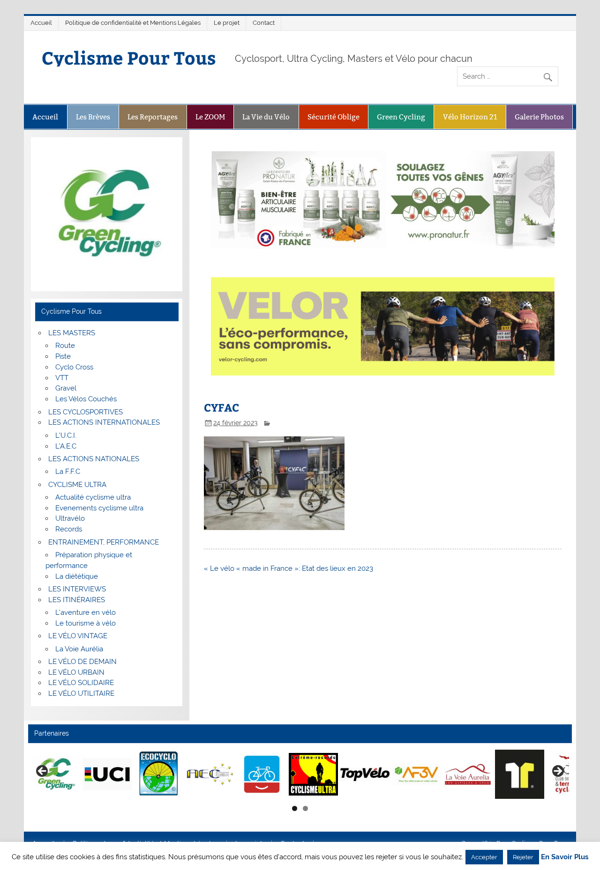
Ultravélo (70, 518)
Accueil (41, 22)
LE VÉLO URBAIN (76, 672)
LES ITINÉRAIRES (76, 600)
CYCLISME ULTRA (77, 484)
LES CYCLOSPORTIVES (85, 412)
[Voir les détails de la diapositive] (55, 774)
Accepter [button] (484, 857)
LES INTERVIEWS (77, 589)
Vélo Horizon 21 (470, 116)
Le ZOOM (210, 116)
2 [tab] (305, 808)
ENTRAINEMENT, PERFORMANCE (103, 542)
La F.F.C (67, 471)
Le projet (227, 22)
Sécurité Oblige (334, 116)
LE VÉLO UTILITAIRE (81, 693)
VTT (61, 378)
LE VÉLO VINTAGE (77, 636)
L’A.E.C (65, 446)
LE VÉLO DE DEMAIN (82, 661)
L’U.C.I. (65, 435)
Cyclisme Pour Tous (129, 57)
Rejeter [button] (523, 857)
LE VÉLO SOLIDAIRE (81, 682)
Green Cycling (401, 116)
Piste (63, 356)
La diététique (76, 576)
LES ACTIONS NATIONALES (93, 459)
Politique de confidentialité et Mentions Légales (133, 22)
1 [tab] (294, 808)
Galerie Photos (539, 116)
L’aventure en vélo (85, 612)
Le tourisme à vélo (85, 623)
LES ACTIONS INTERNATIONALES (104, 422)
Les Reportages (153, 116)
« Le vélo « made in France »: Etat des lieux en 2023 (288, 568)
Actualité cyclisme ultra (93, 497)
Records (68, 529)
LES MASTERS (71, 333)
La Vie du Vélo (266, 116)
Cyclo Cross (74, 367)
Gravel (65, 388)
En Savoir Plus (564, 857)
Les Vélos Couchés (86, 399)
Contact (264, 22)
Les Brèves (93, 116)
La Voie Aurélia (79, 649)
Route (65, 345)
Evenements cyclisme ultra (99, 508)
